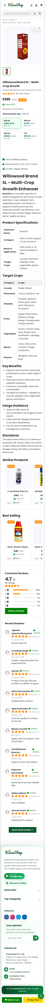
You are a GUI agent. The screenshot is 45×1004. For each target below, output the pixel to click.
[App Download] (31, 5)
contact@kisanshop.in (19, 972)
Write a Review (16, 611)
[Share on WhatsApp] (34, 28)
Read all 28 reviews (21, 829)
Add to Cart (13, 1000)
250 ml (15, 503)
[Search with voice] (34, 14)
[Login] (36, 5)
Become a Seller (18, 883)
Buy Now (34, 1000)
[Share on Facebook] (39, 28)
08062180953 (15, 979)
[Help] (41, 996)
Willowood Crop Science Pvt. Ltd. (25, 90)
